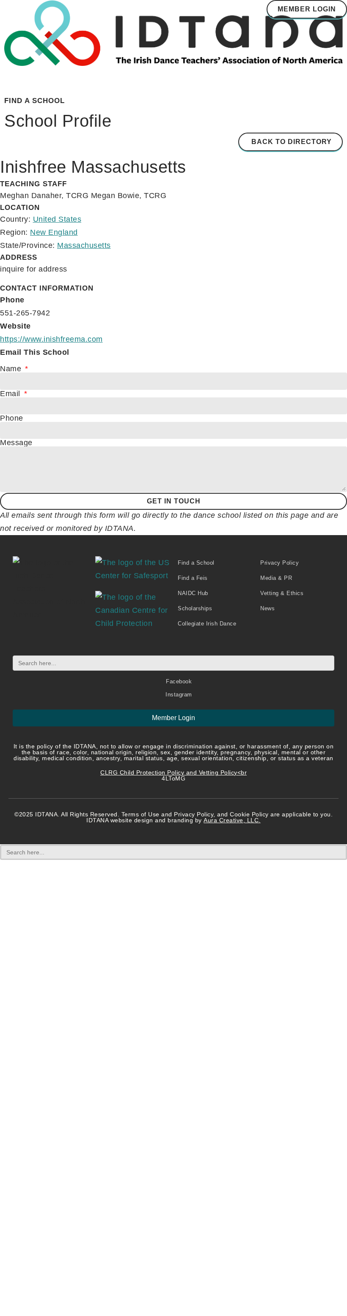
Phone (11, 418)
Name (12, 369)
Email (11, 393)
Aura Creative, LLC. (232, 820)
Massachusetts (84, 245)
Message (16, 442)
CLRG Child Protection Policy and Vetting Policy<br (173, 772)
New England (54, 232)
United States (57, 219)
